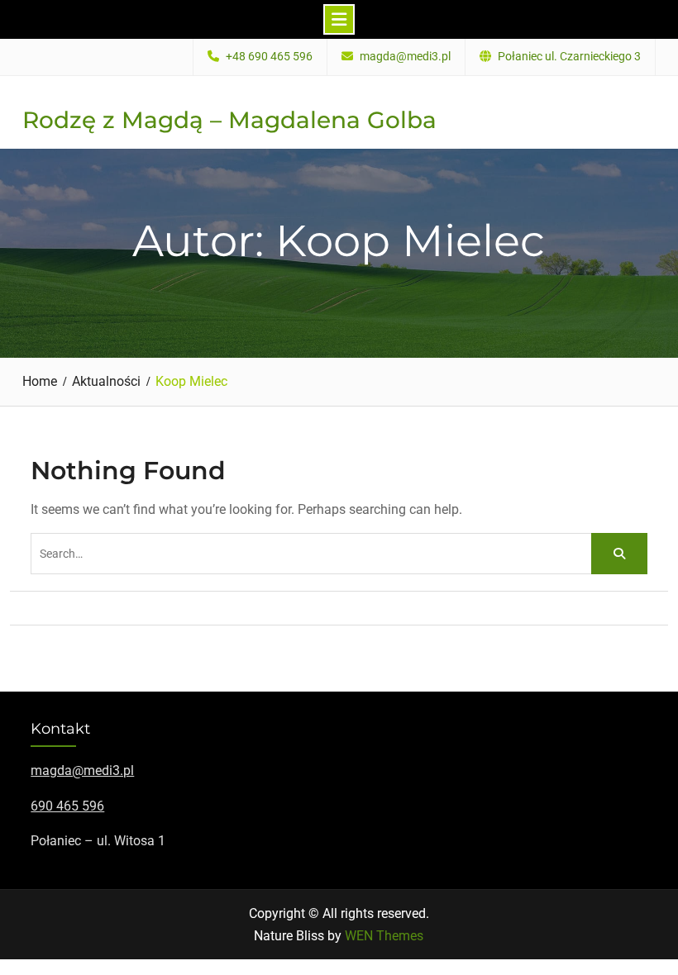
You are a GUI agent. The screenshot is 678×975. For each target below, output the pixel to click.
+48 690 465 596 (269, 56)
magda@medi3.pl (405, 56)
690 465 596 (67, 806)
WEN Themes (384, 936)
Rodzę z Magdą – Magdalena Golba (229, 120)
